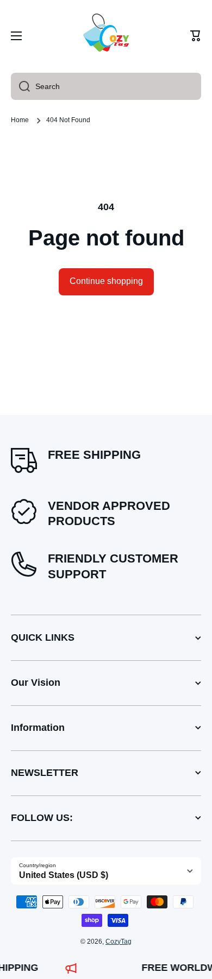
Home (20, 120)
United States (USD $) (63, 875)
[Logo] (106, 36)
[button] (195, 35)
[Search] (20, 86)
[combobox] (106, 86)
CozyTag (118, 941)
